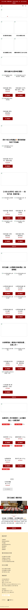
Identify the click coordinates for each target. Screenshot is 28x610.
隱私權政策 (4, 546)
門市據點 (4, 542)
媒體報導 (4, 549)
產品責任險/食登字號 (6, 544)
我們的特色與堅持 (5, 541)
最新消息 (4, 547)
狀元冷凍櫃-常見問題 (6, 568)
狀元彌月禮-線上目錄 (6, 559)
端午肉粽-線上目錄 (6, 572)
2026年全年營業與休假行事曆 (8, 561)
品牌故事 (4, 539)
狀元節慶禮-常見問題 (6, 570)
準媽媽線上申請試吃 (6, 558)
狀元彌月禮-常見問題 (6, 556)
